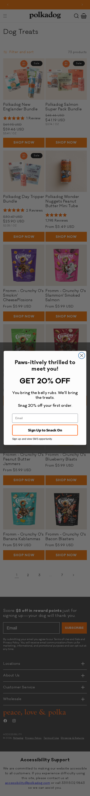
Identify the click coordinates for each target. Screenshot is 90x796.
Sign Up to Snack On (45, 430)
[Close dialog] (81, 355)
